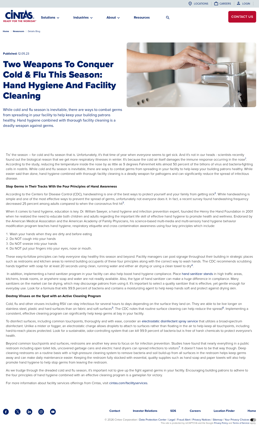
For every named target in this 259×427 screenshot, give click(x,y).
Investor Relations (145, 411)
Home (6, 31)
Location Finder (224, 411)
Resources (142, 17)
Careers (225, 4)
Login (246, 4)
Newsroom (18, 31)
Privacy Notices (201, 420)
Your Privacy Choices (237, 420)
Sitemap (217, 420)
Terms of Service (241, 423)
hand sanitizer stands (198, 273)
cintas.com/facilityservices (128, 383)
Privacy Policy (221, 423)
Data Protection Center (152, 420)
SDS (173, 411)
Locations (201, 4)
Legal (172, 420)
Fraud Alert (183, 420)
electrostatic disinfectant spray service (170, 321)
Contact (242, 16)
